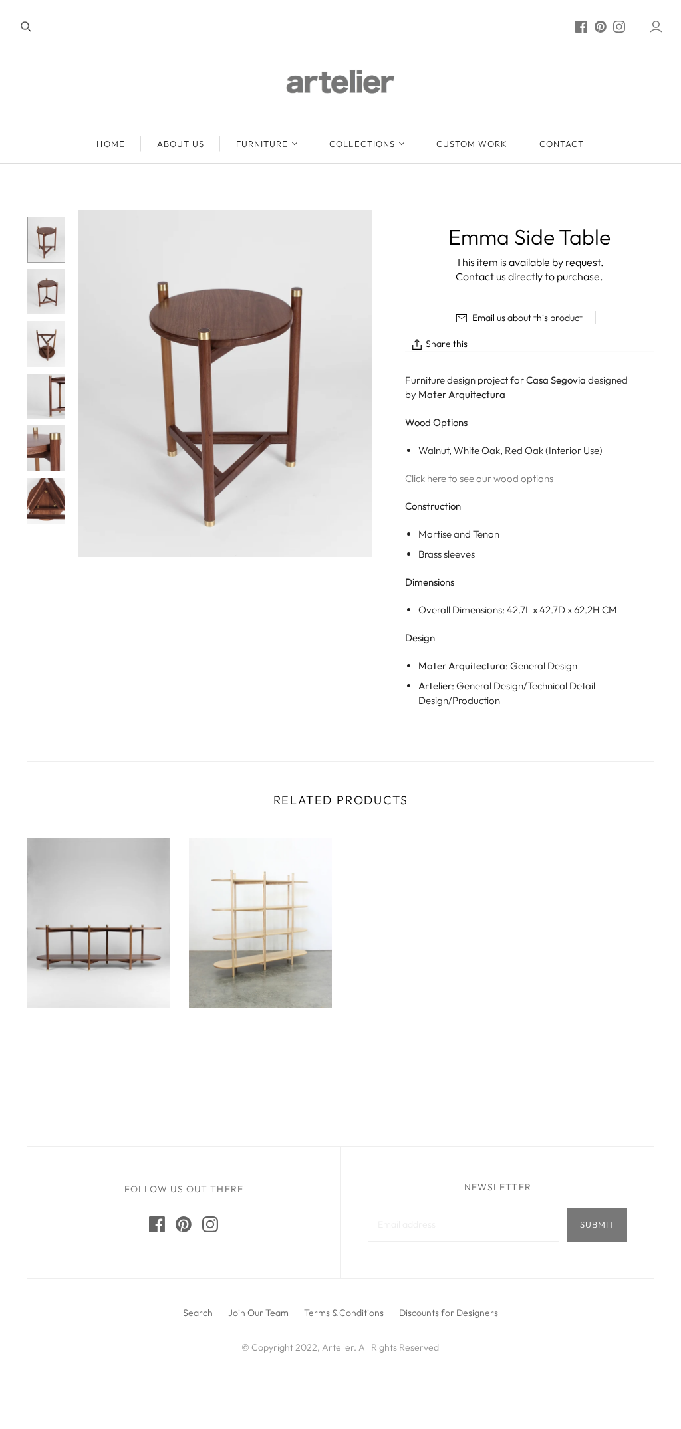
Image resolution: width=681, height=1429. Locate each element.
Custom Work (471, 143)
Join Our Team (258, 1313)
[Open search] (26, 26)
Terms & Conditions (344, 1313)
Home (110, 143)
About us (180, 143)
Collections (361, 143)
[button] (412, 1293)
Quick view (99, 1048)
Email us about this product (526, 318)
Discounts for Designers (448, 1313)
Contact (561, 143)
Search (198, 1313)
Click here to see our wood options (479, 478)
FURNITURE (262, 143)
